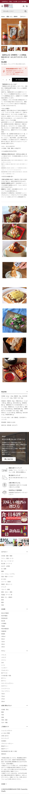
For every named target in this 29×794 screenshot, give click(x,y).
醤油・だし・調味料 (12, 16)
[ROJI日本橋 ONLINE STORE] (14, 504)
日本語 (3, 784)
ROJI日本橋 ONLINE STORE (12, 789)
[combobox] (14, 11)
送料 (5, 64)
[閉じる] (25, 68)
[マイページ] (23, 6)
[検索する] (25, 11)
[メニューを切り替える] (2, 6)
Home (3, 16)
